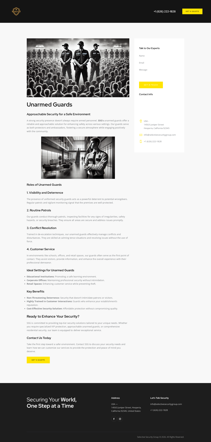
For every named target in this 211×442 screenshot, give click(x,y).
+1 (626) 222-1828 (153, 141)
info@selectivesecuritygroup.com (160, 134)
